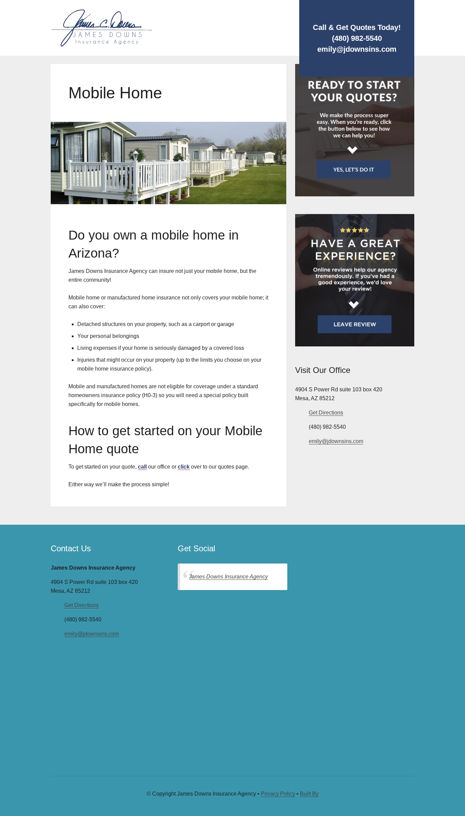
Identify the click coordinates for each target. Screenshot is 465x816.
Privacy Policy (278, 794)
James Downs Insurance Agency (228, 577)
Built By (309, 794)
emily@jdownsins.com (336, 441)
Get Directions (326, 412)
